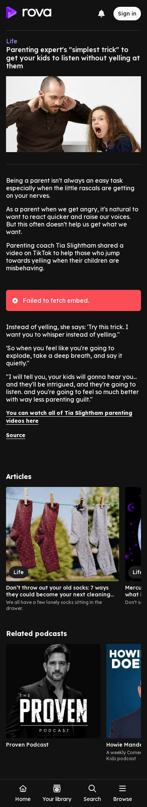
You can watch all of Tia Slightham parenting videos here (69, 417)
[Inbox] (101, 14)
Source (15, 435)
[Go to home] (28, 13)
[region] (73, 549)
